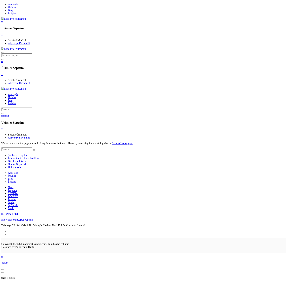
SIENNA (13, 193)
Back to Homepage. (122, 143)
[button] (2, 21)
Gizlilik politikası (17, 161)
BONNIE (13, 196)
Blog (10, 10)
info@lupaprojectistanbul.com (17, 219)
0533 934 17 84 (9, 214)
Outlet (11, 202)
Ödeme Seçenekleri (18, 164)
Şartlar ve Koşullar (18, 155)
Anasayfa (13, 4)
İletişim (12, 13)
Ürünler (12, 7)
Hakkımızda (14, 167)
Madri (11, 208)
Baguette (12, 190)
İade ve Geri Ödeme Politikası (24, 158)
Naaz (10, 187)
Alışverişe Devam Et (19, 43)
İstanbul (12, 199)
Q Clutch (13, 205)
